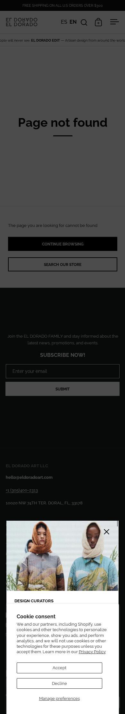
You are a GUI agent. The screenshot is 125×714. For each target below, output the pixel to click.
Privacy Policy (92, 651)
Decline (59, 683)
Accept (59, 667)
